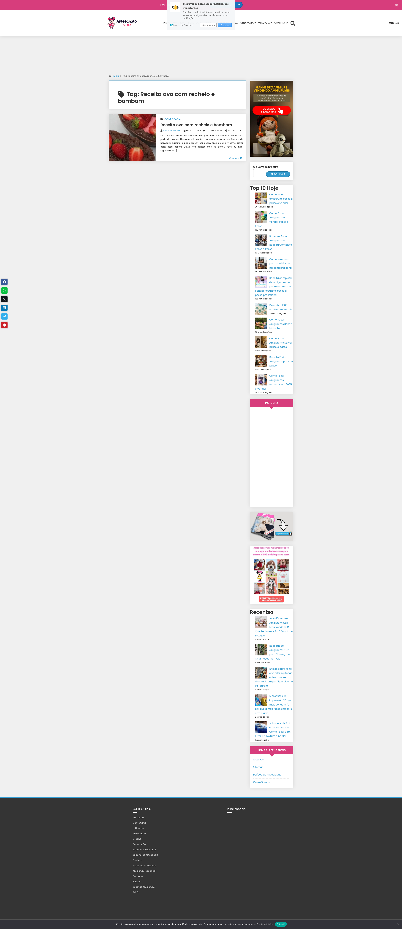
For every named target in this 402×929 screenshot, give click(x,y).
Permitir (224, 25)
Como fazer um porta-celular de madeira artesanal (280, 263)
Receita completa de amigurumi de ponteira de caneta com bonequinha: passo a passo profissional (274, 286)
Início (116, 76)
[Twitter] (4, 299)
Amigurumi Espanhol (144, 870)
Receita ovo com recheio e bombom (196, 125)
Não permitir (208, 25)
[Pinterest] (4, 325)
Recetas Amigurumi (144, 887)
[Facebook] (4, 282)
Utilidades (138, 828)
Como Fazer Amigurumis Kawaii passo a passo (280, 343)
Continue (234, 158)
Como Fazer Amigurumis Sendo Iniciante (280, 324)
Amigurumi (139, 817)
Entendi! (281, 924)
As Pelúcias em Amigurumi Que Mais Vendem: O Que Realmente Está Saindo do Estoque (274, 627)
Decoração (139, 844)
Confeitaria (172, 119)
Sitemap (258, 767)
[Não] (398, 924)
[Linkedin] (4, 308)
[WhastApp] (4, 290)
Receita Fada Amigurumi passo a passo (281, 361)
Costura (137, 860)
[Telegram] (4, 316)
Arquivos (258, 759)
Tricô (136, 892)
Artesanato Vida (172, 130)
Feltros (137, 881)
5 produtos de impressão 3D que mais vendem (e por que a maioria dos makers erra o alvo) (273, 704)
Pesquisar (278, 174)
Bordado (138, 876)
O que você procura (265, 167)
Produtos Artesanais (144, 865)
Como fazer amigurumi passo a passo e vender (281, 199)
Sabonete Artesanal (144, 849)
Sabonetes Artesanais (145, 854)
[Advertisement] (201, 57)
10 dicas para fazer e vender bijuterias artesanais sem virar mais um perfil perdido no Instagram (274, 677)
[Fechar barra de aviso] (397, 5)
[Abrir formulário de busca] (293, 23)
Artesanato (139, 833)
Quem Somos (261, 782)
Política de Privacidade (267, 774)
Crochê (137, 838)
